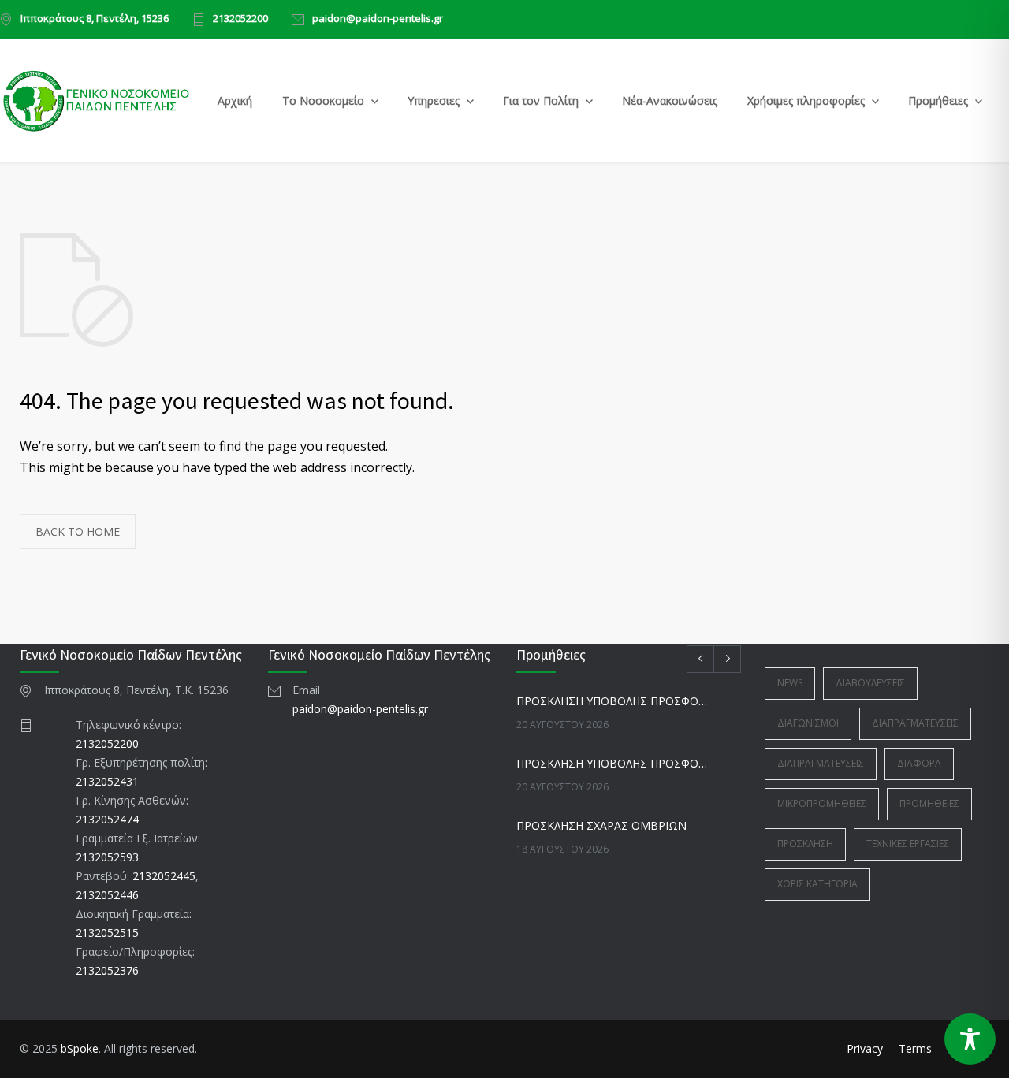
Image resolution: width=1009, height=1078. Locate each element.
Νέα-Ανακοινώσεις (669, 100)
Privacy (865, 1048)
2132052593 (107, 856)
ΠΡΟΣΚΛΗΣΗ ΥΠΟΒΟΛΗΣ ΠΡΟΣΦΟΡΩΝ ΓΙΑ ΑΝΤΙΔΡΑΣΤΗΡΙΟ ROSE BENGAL (611, 700)
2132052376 (107, 970)
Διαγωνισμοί (808, 723)
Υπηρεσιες (434, 100)
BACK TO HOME (77, 531)
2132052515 (107, 932)
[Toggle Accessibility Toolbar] (970, 1039)
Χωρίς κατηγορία (817, 883)
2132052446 (107, 894)
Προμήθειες (938, 100)
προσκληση (805, 843)
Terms (915, 1048)
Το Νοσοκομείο (323, 100)
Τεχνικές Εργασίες (907, 843)
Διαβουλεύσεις (870, 683)
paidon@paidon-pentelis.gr (377, 19)
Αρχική (235, 100)
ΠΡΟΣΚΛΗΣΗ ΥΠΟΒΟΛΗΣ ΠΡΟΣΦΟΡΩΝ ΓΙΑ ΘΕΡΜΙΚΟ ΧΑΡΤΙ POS (611, 763)
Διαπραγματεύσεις (915, 723)
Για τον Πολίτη (541, 100)
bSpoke (80, 1048)
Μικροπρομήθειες (821, 803)
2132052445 (163, 875)
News (789, 683)
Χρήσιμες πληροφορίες (806, 100)
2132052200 (240, 19)
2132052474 (107, 819)
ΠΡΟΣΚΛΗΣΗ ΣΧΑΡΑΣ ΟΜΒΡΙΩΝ (601, 825)
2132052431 (107, 781)
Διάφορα (919, 763)
